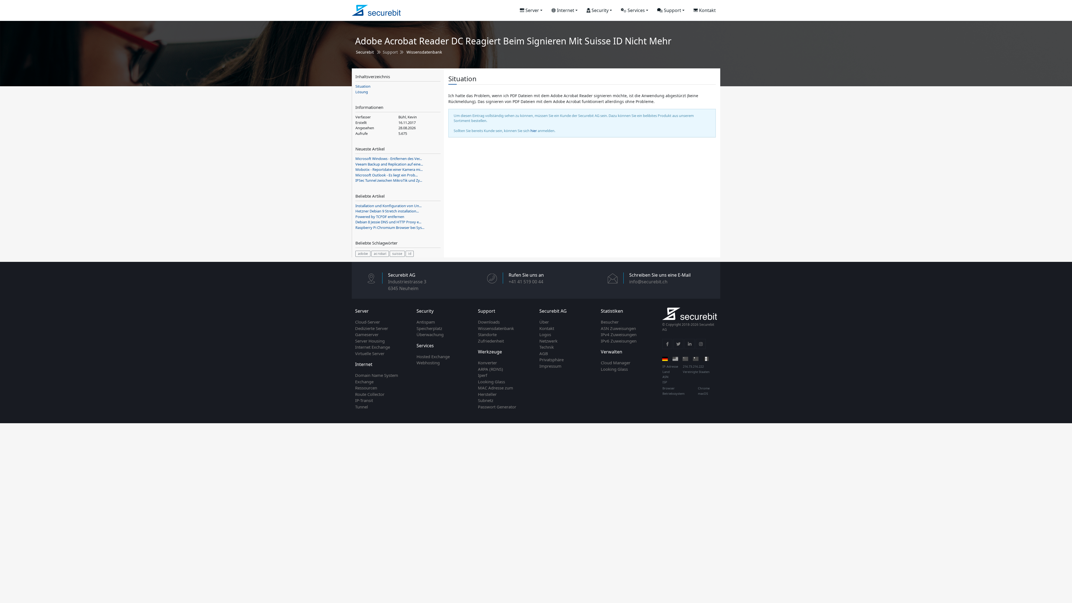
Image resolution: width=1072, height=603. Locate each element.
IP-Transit (364, 400)
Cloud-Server (367, 322)
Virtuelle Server (369, 353)
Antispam (426, 322)
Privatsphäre (551, 359)
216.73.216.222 (693, 366)
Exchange (364, 381)
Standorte (487, 334)
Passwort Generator (497, 407)
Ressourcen (366, 388)
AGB (543, 353)
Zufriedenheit (491, 341)
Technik (546, 347)
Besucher (610, 322)
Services (635, 10)
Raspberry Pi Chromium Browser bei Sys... (389, 227)
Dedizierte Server (371, 328)
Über (544, 322)
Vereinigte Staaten (696, 372)
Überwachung (430, 334)
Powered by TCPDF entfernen (379, 216)
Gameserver (367, 334)
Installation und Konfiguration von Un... (388, 205)
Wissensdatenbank (424, 52)
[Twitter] (678, 344)
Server (531, 10)
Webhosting (428, 362)
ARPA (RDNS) (490, 369)
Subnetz (485, 400)
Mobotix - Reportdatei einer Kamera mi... (389, 169)
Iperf (482, 375)
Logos (545, 334)
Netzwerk (548, 341)
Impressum (550, 366)
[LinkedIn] (690, 344)
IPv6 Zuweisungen (618, 341)
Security (599, 10)
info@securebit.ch (648, 282)
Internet (565, 10)
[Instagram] (701, 344)
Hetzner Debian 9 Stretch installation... (387, 211)
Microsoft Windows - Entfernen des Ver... (388, 158)
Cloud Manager (615, 362)
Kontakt (707, 10)
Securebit (365, 52)
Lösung (361, 91)
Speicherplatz (429, 328)
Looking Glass (491, 381)
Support (672, 10)
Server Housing (370, 341)
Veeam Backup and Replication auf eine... (389, 164)
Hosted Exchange (433, 356)
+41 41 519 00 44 (526, 282)
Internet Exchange (372, 347)
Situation (362, 86)
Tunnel (361, 407)
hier (533, 130)
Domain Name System (376, 375)
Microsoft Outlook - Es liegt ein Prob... (386, 175)
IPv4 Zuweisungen (618, 334)
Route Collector (369, 394)
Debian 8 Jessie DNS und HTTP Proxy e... (388, 221)
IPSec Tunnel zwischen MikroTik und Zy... (388, 180)
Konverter (487, 362)
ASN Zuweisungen (618, 328)
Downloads (489, 322)
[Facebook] (667, 344)
